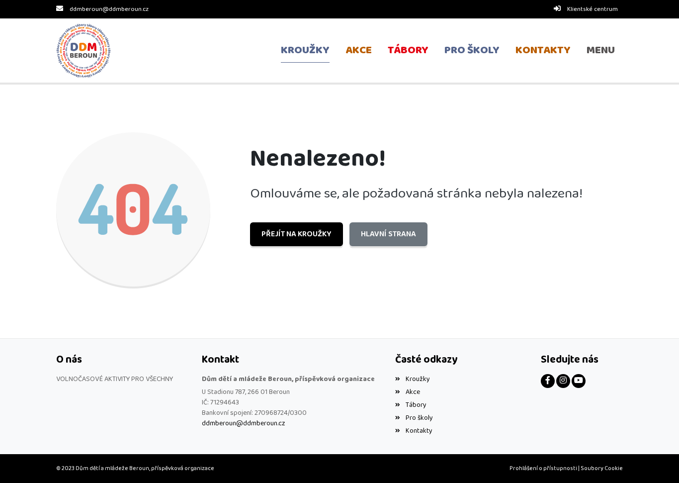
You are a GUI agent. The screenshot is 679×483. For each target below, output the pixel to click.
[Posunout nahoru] (656, 460)
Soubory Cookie (602, 468)
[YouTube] (579, 381)
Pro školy (419, 417)
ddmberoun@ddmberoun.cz (109, 9)
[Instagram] (563, 381)
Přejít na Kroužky (296, 234)
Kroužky (417, 379)
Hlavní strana (388, 234)
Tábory (416, 404)
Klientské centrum (592, 9)
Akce (413, 391)
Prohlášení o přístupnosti (543, 468)
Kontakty (419, 430)
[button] (601, 50)
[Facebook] (548, 381)
